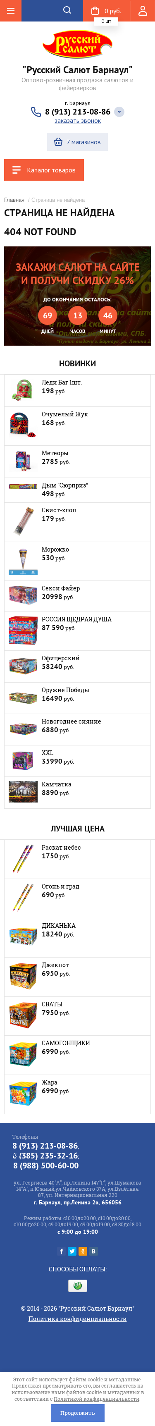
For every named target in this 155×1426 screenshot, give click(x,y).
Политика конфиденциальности (78, 1319)
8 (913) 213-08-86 (77, 111)
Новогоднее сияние (71, 721)
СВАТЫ (52, 1004)
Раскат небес (61, 847)
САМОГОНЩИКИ (66, 1043)
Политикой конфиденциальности (96, 1398)
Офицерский (61, 658)
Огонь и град (60, 886)
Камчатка (57, 784)
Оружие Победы (65, 690)
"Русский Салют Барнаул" (77, 69)
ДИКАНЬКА (59, 925)
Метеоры (55, 453)
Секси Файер (61, 588)
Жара (49, 1082)
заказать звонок (78, 120)
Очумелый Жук (65, 414)
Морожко (55, 549)
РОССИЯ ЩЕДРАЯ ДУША (77, 619)
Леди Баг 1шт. (62, 382)
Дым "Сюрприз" (65, 485)
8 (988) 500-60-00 (46, 1165)
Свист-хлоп (59, 510)
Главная (14, 200)
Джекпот (55, 965)
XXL (47, 753)
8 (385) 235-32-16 (45, 1155)
